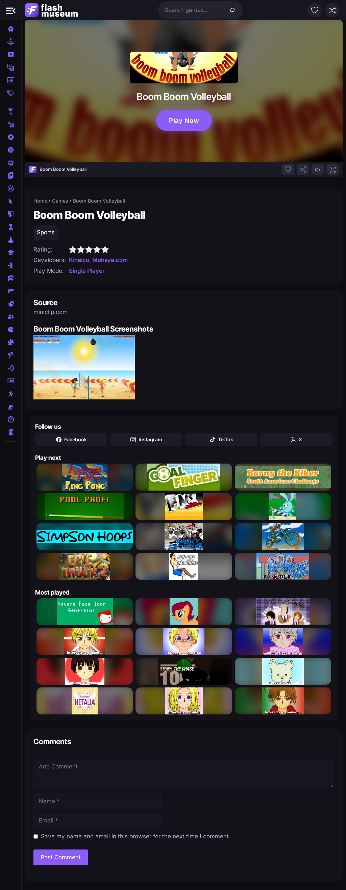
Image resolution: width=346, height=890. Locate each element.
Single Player (87, 270)
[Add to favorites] (288, 169)
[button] (11, 10)
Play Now (184, 120)
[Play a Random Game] (332, 10)
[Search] (232, 10)
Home (40, 201)
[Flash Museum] (51, 10)
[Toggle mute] (318, 169)
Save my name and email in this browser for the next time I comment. (135, 836)
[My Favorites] (314, 10)
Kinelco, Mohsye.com (98, 260)
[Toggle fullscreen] (332, 169)
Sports (45, 232)
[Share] (303, 169)
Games (60, 201)
